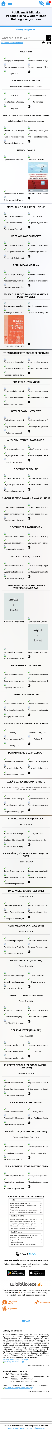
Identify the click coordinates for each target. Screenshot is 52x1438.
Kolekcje (19, 42)
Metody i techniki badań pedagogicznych (23, 1212)
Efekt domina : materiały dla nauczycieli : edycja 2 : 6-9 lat (28, 1228)
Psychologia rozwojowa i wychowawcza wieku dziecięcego (28, 1210)
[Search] (48, 38)
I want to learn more (15, 1428)
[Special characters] (49, 43)
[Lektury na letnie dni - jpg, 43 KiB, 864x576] (13, 1361)
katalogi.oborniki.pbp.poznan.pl (15, 1359)
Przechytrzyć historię (16, 1242)
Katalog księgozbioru (26, 30)
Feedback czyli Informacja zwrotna (21, 1237)
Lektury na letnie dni (12, 1331)
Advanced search (8, 42)
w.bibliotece (13, 1292)
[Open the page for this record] (15, 58)
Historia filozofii (14, 1207)
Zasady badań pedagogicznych (20, 1203)
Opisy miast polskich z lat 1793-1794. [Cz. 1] (24, 1235)
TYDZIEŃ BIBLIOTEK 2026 (15, 1371)
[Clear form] (43, 43)
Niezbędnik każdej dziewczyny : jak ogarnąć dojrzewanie (28, 1219)
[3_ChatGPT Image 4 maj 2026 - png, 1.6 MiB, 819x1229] (18, 1388)
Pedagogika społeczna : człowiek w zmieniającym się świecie (29, 1205)
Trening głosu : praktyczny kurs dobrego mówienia (26, 1244)
